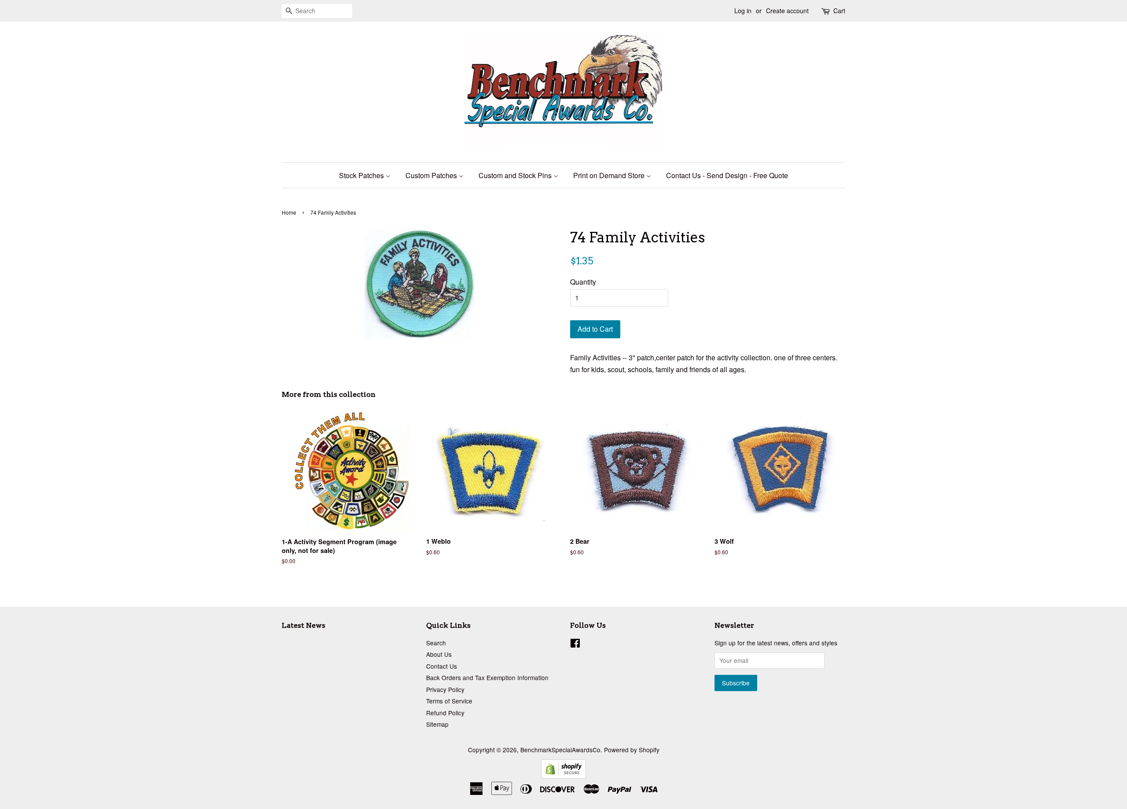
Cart (839, 10)
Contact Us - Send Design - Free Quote (727, 175)
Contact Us (441, 666)
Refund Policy (445, 712)
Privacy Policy (445, 689)
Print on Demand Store (609, 175)
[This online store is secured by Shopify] (563, 776)
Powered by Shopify (631, 749)
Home (289, 212)
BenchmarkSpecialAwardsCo (560, 749)
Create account (787, 10)
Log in (742, 10)
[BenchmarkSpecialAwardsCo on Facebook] (575, 644)
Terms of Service (449, 700)
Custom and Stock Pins (516, 175)
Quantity (583, 282)
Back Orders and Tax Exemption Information (487, 677)
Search (436, 642)
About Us (439, 654)
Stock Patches (362, 175)
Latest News (303, 625)
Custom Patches (432, 175)
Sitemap (437, 724)
